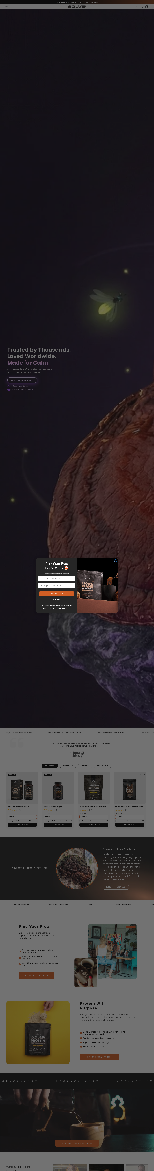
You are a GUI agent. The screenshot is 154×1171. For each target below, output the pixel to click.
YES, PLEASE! (56, 593)
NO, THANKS (57, 600)
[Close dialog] (115, 560)
